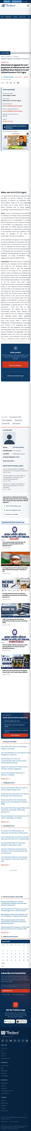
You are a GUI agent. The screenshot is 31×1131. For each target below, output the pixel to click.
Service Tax (22, 17)
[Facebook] (2, 1040)
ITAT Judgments (7, 420)
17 (3, 957)
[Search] (29, 17)
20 (15, 957)
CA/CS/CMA (4, 1076)
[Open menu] (28, 5)
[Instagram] (19, 1040)
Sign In (26, 1)
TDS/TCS (3, 1056)
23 (28, 957)
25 (7, 960)
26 (11, 960)
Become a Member (16, 365)
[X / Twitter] (6, 1040)
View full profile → (9, 461)
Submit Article (4, 1103)
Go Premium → (15, 735)
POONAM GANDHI (8, 77)
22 (23, 957)
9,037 (18, 457)
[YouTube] (10, 1040)
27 (15, 960)
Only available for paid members (13, 106)
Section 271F (6, 423)
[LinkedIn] (14, 1040)
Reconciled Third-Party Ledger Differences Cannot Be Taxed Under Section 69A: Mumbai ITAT (15, 810)
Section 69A (17, 423)
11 (7, 954)
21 (19, 957)
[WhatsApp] (23, 1040)
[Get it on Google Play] (9, 1021)
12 (11, 954)
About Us (3, 1100)
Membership (4, 1111)
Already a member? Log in (15, 376)
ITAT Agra (10, 121)
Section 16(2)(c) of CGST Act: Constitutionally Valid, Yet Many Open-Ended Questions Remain (14, 761)
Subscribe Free (7, 991)
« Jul (2, 966)
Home (2, 17)
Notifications (4, 1083)
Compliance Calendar (7, 1091)
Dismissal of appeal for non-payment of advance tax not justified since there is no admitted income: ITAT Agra (15, 69)
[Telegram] (27, 1040)
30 (28, 960)
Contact (3, 1108)
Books (8, 1)
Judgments (4, 1088)
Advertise (3, 1105)
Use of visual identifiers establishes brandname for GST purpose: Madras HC (15, 470)
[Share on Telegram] (18, 82)
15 (23, 954)
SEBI (2, 1068)
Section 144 (19, 420)
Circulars (3, 1085)
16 (28, 954)
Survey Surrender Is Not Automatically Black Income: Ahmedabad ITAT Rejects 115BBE (14, 802)
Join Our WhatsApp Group (13, 506)
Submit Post (17, 1)
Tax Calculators (5, 1093)
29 (23, 960)
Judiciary (15, 56)
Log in (15, 131)
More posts (5, 779)
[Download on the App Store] (21, 1021)
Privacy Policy (4, 1121)
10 (3, 954)
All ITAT (5, 121)
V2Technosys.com (5, 1119)
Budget (15, 17)
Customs (3, 1053)
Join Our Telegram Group (13, 510)
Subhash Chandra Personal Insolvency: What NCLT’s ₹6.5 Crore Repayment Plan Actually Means (14, 851)
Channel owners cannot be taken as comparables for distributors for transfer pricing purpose (14, 477)
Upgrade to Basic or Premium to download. (16, 127)
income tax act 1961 (15, 417)
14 (19, 954)
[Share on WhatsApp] (14, 82)
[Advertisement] (15, 35)
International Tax (5, 1058)
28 (19, 960)
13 (15, 954)
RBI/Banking (4, 1071)
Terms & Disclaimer (14, 1121)
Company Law (5, 1065)
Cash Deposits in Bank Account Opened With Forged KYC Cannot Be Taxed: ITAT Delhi (14, 859)
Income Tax (8, 17)
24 (3, 960)
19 (11, 957)
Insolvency (4, 1073)
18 (7, 957)
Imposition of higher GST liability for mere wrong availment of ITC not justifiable (14, 485)
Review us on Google (12, 514)
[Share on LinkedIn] (10, 82)
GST (2, 1051)
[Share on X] (7, 82)
